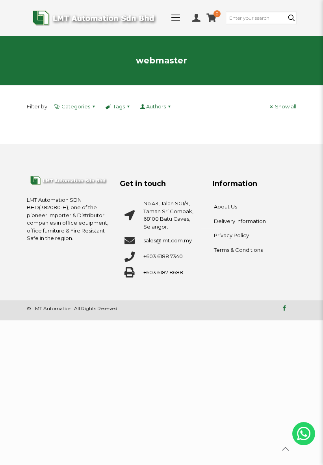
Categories (75, 106)
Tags (119, 106)
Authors (156, 106)
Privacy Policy (231, 235)
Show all (285, 106)
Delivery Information (240, 221)
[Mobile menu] (175, 17)
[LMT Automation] (94, 17)
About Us (225, 206)
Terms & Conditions (238, 250)
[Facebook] (284, 308)
